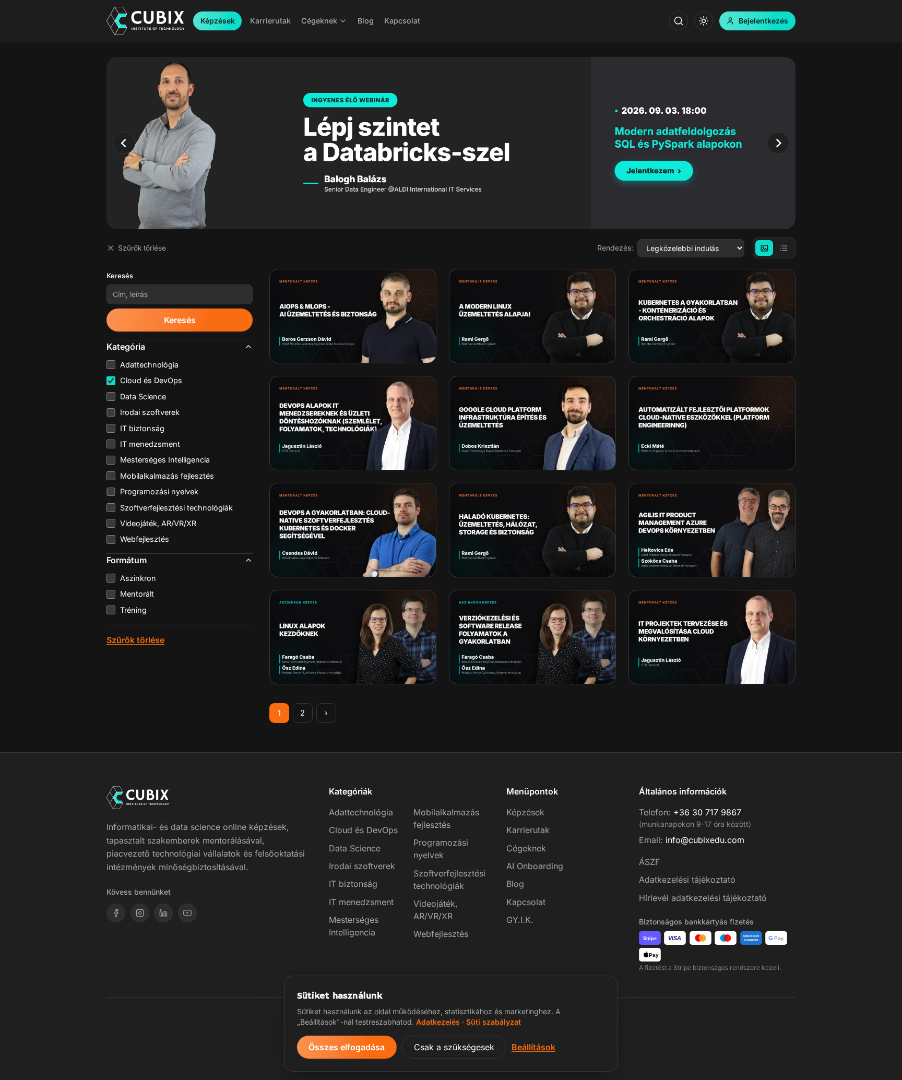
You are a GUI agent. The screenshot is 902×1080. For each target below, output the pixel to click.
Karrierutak (528, 830)
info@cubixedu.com (705, 840)
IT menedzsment (361, 902)
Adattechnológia (361, 812)
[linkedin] (163, 913)
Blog (515, 884)
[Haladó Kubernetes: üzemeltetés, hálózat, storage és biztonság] (532, 530)
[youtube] (187, 913)
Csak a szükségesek (454, 1047)
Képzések (217, 20)
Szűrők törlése (142, 248)
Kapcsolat (525, 902)
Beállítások (533, 1047)
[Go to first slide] (778, 143)
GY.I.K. (519, 920)
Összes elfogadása (346, 1047)
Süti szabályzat (493, 1021)
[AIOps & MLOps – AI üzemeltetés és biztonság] (353, 316)
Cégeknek (526, 848)
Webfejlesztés (440, 934)
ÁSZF (649, 862)
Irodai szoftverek (362, 866)
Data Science (355, 848)
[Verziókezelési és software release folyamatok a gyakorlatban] (532, 637)
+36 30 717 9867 (707, 812)
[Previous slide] (124, 143)
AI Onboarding (534, 866)
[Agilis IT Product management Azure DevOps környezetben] (712, 530)
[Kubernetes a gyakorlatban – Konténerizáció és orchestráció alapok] (712, 316)
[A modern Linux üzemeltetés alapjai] (532, 316)
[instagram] (139, 913)
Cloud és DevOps (363, 830)
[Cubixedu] (145, 21)
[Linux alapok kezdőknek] (353, 637)
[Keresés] (678, 20)
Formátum (126, 560)
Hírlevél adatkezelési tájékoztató (703, 898)
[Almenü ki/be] (343, 21)
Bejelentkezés (763, 20)
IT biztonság (353, 884)
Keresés (119, 275)
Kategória (125, 346)
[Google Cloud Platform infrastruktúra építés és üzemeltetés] (532, 423)
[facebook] (115, 913)
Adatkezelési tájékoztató (687, 879)
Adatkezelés (438, 1021)
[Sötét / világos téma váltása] (703, 20)
